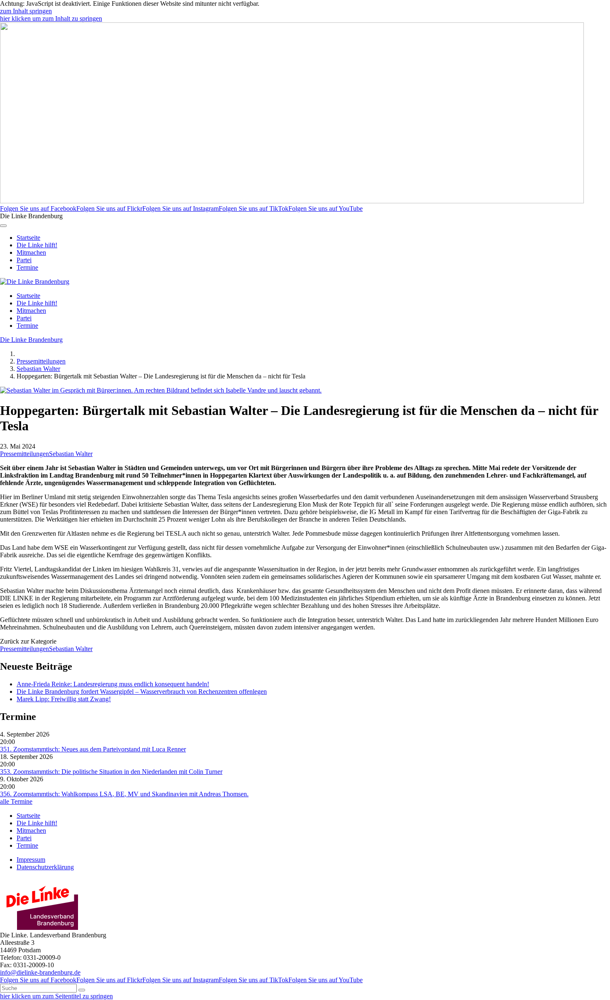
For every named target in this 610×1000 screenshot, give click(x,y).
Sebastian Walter (38, 368)
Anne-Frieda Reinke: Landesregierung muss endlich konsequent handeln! (113, 684)
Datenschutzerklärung (45, 867)
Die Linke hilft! (37, 245)
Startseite (28, 237)
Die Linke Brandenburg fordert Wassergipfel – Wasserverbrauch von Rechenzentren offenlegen (142, 691)
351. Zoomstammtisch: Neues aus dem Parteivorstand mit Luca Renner (93, 749)
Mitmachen (31, 252)
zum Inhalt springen (26, 11)
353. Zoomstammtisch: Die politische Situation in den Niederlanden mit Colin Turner (111, 771)
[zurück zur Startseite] (34, 281)
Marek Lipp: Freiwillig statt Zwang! (64, 698)
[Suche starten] (81, 990)
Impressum (31, 859)
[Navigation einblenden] (3, 225)
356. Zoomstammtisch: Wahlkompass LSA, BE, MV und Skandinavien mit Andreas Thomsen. (124, 794)
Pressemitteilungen (41, 361)
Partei (24, 259)
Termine (27, 267)
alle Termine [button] (16, 801)
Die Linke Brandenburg (31, 339)
